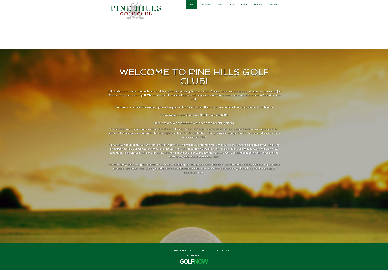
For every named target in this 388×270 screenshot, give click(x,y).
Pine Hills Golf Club (136, 10)
